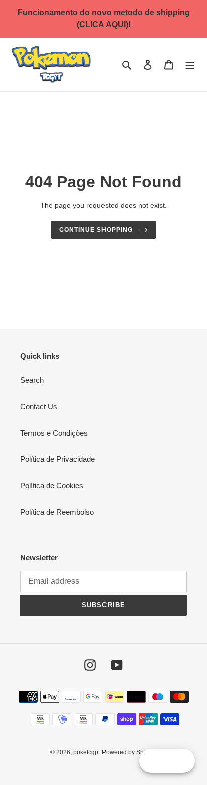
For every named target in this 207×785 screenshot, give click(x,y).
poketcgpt (86, 752)
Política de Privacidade (57, 459)
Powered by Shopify (129, 752)
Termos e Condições (54, 433)
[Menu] (189, 64)
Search (32, 380)
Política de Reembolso (57, 512)
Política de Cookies (51, 485)
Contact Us (38, 406)
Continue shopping (96, 229)
